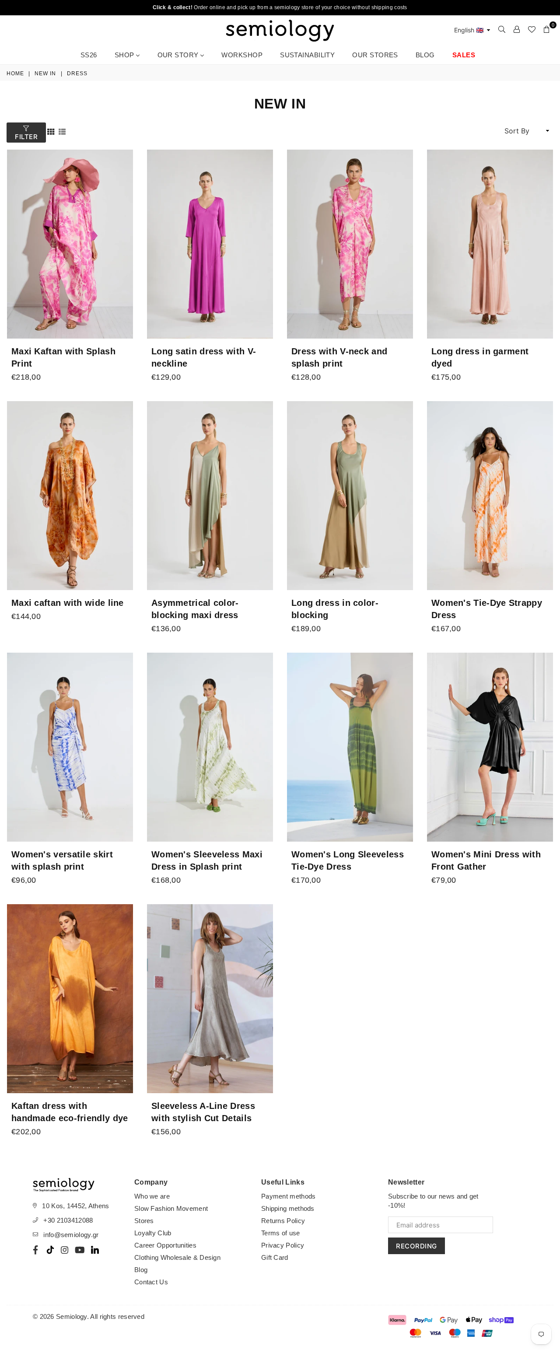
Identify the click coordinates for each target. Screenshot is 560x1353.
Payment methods (288, 1196)
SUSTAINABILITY (307, 55)
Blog (140, 1269)
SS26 (88, 55)
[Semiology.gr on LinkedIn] (95, 1250)
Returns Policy (283, 1220)
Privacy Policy (282, 1245)
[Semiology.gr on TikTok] (50, 1249)
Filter (26, 137)
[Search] (501, 29)
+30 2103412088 (68, 1220)
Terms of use (280, 1233)
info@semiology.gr (70, 1234)
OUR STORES (375, 55)
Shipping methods (288, 1208)
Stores (144, 1220)
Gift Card (274, 1257)
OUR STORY (179, 55)
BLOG (425, 55)
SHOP (125, 55)
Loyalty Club (153, 1233)
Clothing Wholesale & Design (177, 1257)
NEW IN (45, 73)
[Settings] (517, 29)
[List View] (62, 131)
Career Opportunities (165, 1245)
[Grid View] (51, 131)
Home (15, 73)
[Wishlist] (531, 29)
